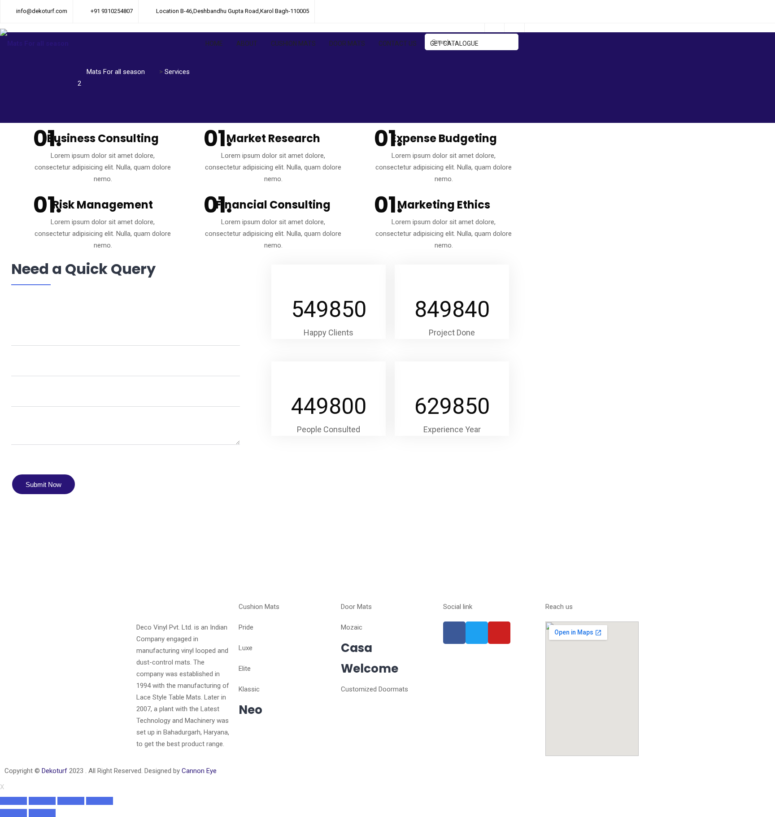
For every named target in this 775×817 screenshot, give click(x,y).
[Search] (508, 42)
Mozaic (351, 627)
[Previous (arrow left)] (13, 813)
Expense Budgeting (444, 138)
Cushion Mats (293, 43)
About (246, 43)
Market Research (273, 138)
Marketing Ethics (443, 204)
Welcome (369, 669)
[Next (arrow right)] (42, 813)
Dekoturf (54, 771)
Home (214, 43)
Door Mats (347, 43)
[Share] (42, 801)
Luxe (246, 648)
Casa (356, 648)
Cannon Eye (199, 771)
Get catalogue (454, 43)
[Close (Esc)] (13, 801)
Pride (246, 627)
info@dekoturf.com (41, 11)
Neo (250, 710)
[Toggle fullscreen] (70, 801)
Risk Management (102, 204)
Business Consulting (103, 138)
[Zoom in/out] (99, 801)
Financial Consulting (273, 204)
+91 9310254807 (112, 11)
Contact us (398, 43)
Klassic (249, 689)
